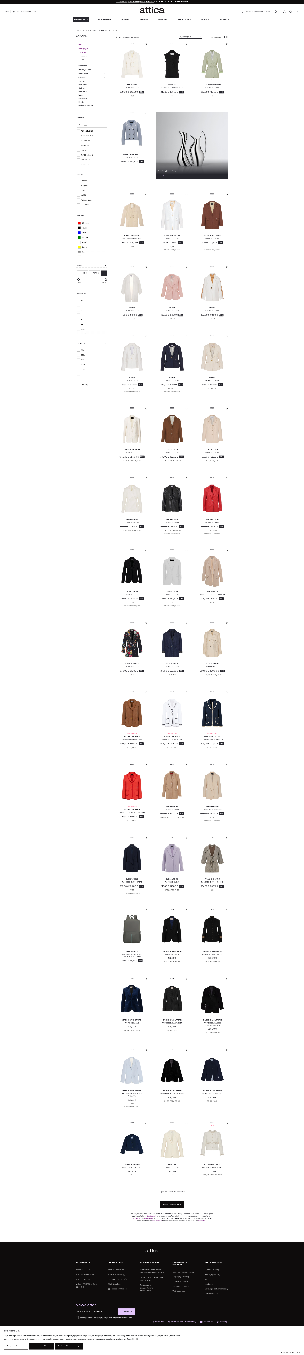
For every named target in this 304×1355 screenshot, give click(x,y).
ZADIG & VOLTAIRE (172, 951)
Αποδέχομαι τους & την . (106, 1317)
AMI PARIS (132, 85)
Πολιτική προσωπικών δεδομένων (120, 1317)
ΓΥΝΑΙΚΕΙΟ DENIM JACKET (212, 1167)
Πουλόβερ (82, 85)
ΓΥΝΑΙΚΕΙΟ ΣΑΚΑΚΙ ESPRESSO (132, 739)
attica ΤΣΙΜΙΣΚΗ (83, 1279)
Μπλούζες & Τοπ (84, 70)
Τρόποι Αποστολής (116, 1274)
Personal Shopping (180, 1286)
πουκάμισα (148, 1218)
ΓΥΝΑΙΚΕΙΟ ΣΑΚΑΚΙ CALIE (131, 238)
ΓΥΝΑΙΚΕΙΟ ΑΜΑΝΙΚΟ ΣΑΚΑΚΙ (172, 88)
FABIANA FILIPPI (132, 450)
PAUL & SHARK (212, 879)
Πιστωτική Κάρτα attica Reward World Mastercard (152, 1271)
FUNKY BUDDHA (172, 235)
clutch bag (202, 1220)
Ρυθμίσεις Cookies (14, 1346)
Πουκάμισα (82, 91)
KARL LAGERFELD (132, 154)
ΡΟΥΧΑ (94, 31)
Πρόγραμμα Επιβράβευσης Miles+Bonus (146, 1288)
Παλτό (82, 59)
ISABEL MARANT (132, 235)
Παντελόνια (83, 73)
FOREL (132, 308)
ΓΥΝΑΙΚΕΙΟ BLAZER (212, 667)
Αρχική (78, 31)
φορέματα (151, 1216)
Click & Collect (114, 1284)
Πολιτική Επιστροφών (117, 1279)
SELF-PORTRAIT (212, 1164)
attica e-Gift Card (119, 1289)
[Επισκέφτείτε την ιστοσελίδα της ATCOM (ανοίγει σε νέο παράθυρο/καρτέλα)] (290, 1352)
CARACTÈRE (172, 450)
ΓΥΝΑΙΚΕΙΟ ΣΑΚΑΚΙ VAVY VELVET (172, 1094)
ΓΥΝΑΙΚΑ (86, 31)
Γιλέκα (80, 95)
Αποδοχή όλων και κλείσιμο (69, 1346)
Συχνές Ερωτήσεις (180, 1277)
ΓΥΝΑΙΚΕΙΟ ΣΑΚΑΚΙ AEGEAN (212, 739)
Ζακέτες (81, 81)
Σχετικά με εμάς (212, 1270)
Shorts (81, 102)
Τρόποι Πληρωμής (116, 1270)
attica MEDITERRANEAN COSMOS (86, 1285)
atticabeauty (189, 1322)
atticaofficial (177, 1322)
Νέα (206, 1279)
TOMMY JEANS (132, 1164)
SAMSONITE (132, 951)
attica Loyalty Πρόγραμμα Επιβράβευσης (152, 1279)
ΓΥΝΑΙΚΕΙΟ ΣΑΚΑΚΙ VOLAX (172, 739)
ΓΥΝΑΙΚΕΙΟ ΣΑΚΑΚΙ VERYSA (212, 1094)
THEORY (172, 1164)
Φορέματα (82, 66)
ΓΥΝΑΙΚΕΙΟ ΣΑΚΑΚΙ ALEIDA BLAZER (212, 594)
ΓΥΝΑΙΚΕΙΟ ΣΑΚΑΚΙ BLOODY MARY (132, 812)
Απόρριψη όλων (41, 1346)
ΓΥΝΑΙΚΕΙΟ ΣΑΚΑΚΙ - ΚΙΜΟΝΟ (212, 882)
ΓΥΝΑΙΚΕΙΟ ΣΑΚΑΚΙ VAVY (172, 954)
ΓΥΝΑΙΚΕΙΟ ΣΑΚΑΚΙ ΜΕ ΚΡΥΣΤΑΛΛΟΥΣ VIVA (212, 1024)
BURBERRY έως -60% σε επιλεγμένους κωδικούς (135, 2)
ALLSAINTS (212, 591)
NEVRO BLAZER (132, 736)
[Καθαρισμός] (271, 11)
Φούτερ (81, 88)
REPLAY (172, 85)
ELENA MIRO (172, 806)
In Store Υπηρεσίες (180, 1281)
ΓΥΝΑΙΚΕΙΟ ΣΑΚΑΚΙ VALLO (212, 954)
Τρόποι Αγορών (179, 1291)
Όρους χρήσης (98, 1317)
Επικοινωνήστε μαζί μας (183, 1272)
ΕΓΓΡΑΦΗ (125, 1311)
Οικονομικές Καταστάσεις (216, 1289)
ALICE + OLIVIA (132, 664)
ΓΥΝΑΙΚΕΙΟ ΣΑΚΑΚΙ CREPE (212, 809)
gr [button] (6, 12)
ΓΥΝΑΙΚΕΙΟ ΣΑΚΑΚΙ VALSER (172, 1023)
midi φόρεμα (157, 1220)
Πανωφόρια (103, 31)
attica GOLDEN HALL (85, 1274)
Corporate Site (211, 1294)
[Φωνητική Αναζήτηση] (275, 11)
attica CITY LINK (83, 1270)
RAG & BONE (172, 664)
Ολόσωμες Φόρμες (85, 105)
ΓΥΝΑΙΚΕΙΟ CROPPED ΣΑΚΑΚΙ (132, 1167)
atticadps (159, 1322)
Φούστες (81, 77)
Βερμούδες (82, 98)
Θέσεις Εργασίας (212, 1274)
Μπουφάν (83, 56)
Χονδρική (209, 1284)
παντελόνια (136, 1218)
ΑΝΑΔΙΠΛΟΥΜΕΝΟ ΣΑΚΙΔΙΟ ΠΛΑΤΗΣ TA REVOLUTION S (132, 955)
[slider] (78, 279)
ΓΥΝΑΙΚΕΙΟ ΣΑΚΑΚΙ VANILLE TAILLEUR (131, 1095)
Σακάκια (83, 52)
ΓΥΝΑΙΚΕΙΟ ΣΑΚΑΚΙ (132, 88)
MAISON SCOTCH (212, 85)
